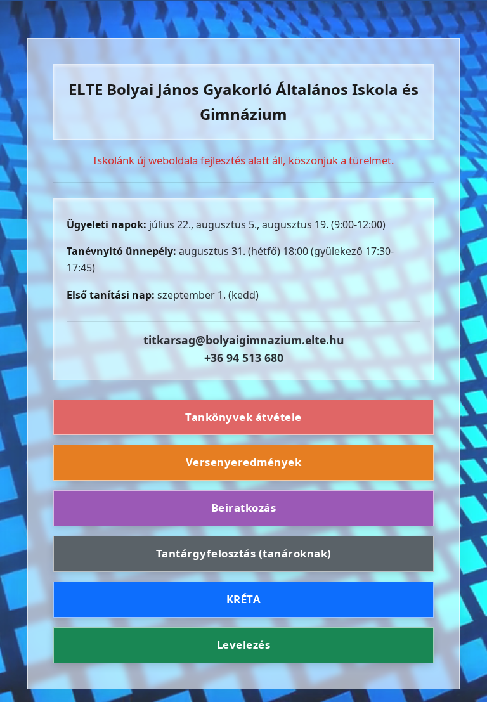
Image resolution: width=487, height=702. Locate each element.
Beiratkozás (243, 507)
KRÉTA (243, 599)
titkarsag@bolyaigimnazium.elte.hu (243, 340)
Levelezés (244, 644)
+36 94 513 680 (243, 357)
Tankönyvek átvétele (243, 417)
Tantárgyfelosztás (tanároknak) (244, 553)
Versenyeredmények (244, 462)
